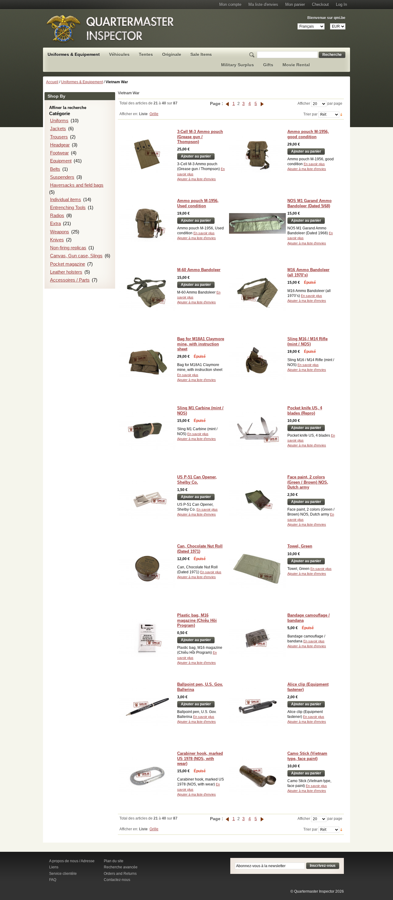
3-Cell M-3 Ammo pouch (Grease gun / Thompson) (200, 136)
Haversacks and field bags (76, 185)
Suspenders (62, 177)
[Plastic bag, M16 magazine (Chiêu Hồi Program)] (147, 638)
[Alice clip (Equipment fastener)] (257, 707)
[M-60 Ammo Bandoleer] (147, 292)
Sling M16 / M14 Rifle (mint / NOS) (307, 341)
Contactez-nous (117, 880)
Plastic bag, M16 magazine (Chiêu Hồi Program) (197, 620)
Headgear (60, 144)
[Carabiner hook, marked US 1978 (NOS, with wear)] (147, 776)
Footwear (59, 152)
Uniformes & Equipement (82, 82)
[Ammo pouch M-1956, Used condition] (147, 223)
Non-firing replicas (68, 247)
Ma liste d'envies (263, 4)
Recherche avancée (121, 867)
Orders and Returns (120, 873)
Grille (154, 114)
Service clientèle (63, 873)
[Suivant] (262, 103)
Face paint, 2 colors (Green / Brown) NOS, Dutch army (307, 482)
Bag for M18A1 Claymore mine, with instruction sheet (200, 344)
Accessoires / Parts (70, 279)
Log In (341, 4)
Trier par (310, 114)
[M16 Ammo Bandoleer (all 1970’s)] (257, 292)
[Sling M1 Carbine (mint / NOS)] (147, 430)
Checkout (320, 4)
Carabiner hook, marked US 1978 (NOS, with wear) (200, 758)
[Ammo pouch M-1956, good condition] (257, 154)
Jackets (58, 128)
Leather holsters (66, 272)
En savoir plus (314, 164)
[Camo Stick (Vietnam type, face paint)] (257, 776)
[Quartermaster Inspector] (110, 28)
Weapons (59, 231)
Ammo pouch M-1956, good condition (308, 134)
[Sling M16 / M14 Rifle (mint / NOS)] (257, 361)
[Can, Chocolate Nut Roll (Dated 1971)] (147, 568)
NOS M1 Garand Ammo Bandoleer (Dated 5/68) (309, 203)
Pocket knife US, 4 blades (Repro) (304, 410)
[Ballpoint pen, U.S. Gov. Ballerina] (147, 707)
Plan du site (113, 861)
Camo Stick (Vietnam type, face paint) (307, 756)
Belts (55, 169)
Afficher (304, 103)
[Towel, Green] (257, 568)
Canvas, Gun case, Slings (76, 255)
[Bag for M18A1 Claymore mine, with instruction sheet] (147, 361)
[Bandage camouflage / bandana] (257, 638)
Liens (53, 867)
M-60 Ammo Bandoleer (198, 269)
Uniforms (59, 120)
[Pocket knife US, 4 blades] (257, 430)
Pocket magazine (67, 264)
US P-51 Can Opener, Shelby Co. (197, 479)
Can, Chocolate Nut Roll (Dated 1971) (200, 548)
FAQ (52, 880)
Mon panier (295, 4)
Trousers (59, 136)
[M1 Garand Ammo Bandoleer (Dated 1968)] (257, 223)
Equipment (61, 160)
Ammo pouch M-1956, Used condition (198, 203)
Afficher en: (128, 114)
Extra (55, 223)
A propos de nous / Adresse (72, 861)
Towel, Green (299, 546)
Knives (57, 239)
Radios (57, 215)
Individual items (65, 199)
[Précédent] (227, 103)
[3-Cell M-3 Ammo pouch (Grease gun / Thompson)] (147, 154)
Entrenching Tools (68, 207)
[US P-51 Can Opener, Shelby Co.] (147, 499)
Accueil (52, 82)
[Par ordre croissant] (341, 114)
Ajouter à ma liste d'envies (196, 179)
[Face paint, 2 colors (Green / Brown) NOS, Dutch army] (257, 499)
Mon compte (230, 4)
